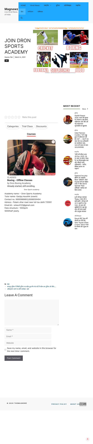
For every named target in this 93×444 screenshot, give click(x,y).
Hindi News (34, 5)
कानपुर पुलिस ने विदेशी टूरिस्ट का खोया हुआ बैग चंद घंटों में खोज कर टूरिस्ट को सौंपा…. (31, 286)
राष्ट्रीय (46, 5)
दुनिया (58, 5)
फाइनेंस (78, 5)
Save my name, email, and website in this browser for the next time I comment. (31, 349)
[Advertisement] (32, 99)
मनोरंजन (30, 12)
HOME (23, 5)
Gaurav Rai (9, 57)
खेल (22, 12)
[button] (21, 18)
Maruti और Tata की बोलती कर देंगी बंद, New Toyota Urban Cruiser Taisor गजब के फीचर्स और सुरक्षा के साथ (81, 223)
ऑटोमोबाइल (67, 5)
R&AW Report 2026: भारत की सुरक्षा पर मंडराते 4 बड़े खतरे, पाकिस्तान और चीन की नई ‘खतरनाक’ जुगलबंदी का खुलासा (81, 121)
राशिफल (40, 12)
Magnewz (11, 9)
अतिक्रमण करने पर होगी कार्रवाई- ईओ (18, 289)
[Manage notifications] (87, 439)
